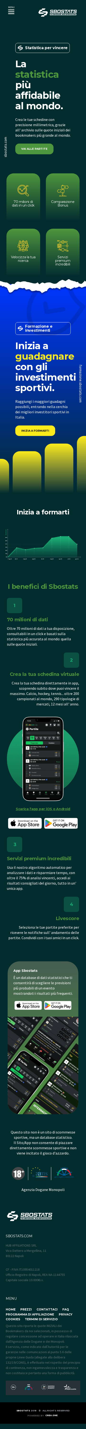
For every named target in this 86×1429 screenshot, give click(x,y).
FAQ (65, 1309)
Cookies (13, 1319)
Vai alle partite (34, 148)
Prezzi (26, 1309)
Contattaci (47, 1309)
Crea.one (51, 1415)
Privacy (65, 1314)
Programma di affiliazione (30, 1314)
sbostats (23, 1410)
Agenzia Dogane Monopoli (43, 1189)
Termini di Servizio (41, 1319)
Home (11, 1309)
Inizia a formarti (35, 430)
